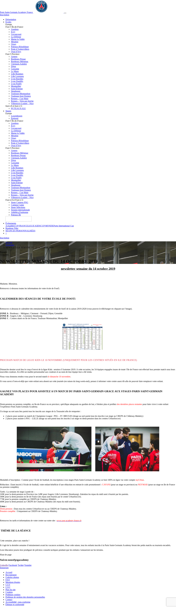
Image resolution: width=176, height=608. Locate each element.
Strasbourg (15, 91)
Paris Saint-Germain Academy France (16, 12)
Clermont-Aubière (19, 64)
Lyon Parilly (16, 84)
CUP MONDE (46, 226)
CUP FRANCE (21, 226)
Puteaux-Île (16, 215)
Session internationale (20, 210)
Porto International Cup (63, 226)
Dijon (13, 66)
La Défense (16, 37)
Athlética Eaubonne (19, 212)
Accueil (9, 242)
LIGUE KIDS (34, 226)
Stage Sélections (18, 207)
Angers (14, 56)
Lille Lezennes (17, 76)
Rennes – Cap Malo (19, 98)
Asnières (15, 29)
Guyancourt (16, 34)
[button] (6, 233)
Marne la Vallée (18, 39)
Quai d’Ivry (16, 51)
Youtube (27, 565)
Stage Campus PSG (19, 202)
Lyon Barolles (17, 79)
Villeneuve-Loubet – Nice (22, 103)
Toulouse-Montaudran (20, 93)
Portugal (14, 118)
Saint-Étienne (17, 89)
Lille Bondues (17, 74)
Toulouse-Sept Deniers (21, 96)
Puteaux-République (20, 46)
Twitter (21, 565)
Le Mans (15, 71)
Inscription (4, 15)
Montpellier (16, 86)
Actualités (10, 226)
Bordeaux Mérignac (19, 61)
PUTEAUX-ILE (18, 108)
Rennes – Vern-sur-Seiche (22, 101)
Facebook (13, 565)
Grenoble (15, 69)
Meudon (14, 42)
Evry (13, 32)
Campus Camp (17, 205)
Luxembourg (16, 116)
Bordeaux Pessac (18, 59)
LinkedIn (4, 565)
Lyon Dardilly (17, 81)
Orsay (13, 44)
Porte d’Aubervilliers (20, 49)
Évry (13, 126)
